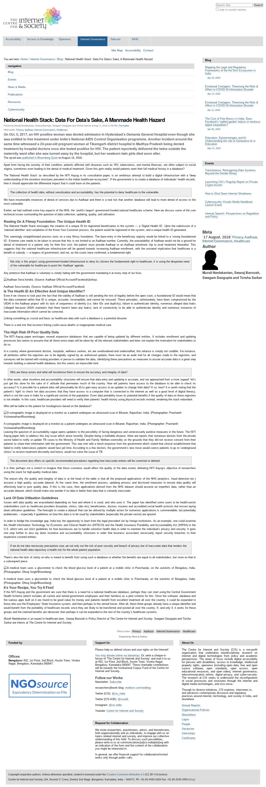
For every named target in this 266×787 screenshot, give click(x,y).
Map (191, 779)
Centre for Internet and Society (125, 710)
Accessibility (13, 39)
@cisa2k (123, 699)
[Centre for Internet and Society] (33, 18)
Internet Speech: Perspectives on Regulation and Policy (232, 215)
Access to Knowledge (40, 39)
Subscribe (116, 681)
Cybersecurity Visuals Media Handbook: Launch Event (229, 203)
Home (24, 59)
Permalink (124, 125)
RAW (135, 39)
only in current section (232, 9)
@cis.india (115, 705)
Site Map (117, 50)
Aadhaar (29, 130)
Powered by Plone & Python (133, 636)
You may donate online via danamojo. (117, 655)
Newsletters (189, 714)
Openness (65, 39)
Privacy (20, 130)
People (186, 724)
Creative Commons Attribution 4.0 (125, 774)
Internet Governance (92, 39)
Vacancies (188, 728)
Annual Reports (191, 705)
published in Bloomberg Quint (40, 157)
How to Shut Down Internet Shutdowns (228, 193)
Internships (188, 733)
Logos (185, 719)
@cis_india (118, 693)
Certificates (189, 738)
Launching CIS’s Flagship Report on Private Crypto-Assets (231, 183)
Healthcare (62, 130)
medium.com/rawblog (138, 687)
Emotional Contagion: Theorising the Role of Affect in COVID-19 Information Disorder (231, 90)
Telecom (115, 39)
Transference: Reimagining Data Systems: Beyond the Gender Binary (230, 172)
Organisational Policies (195, 710)
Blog (60, 59)
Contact (148, 50)
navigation (14, 66)
